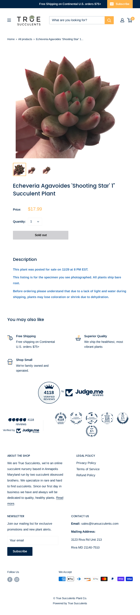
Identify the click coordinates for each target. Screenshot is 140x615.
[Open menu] (9, 20)
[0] (129, 20)
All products (25, 39)
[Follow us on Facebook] (9, 579)
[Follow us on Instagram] (16, 579)
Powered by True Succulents (70, 603)
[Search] (109, 20)
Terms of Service (88, 469)
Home (11, 39)
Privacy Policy (86, 463)
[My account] (122, 20)
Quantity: (19, 221)
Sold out (41, 235)
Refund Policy (85, 475)
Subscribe (122, 3)
